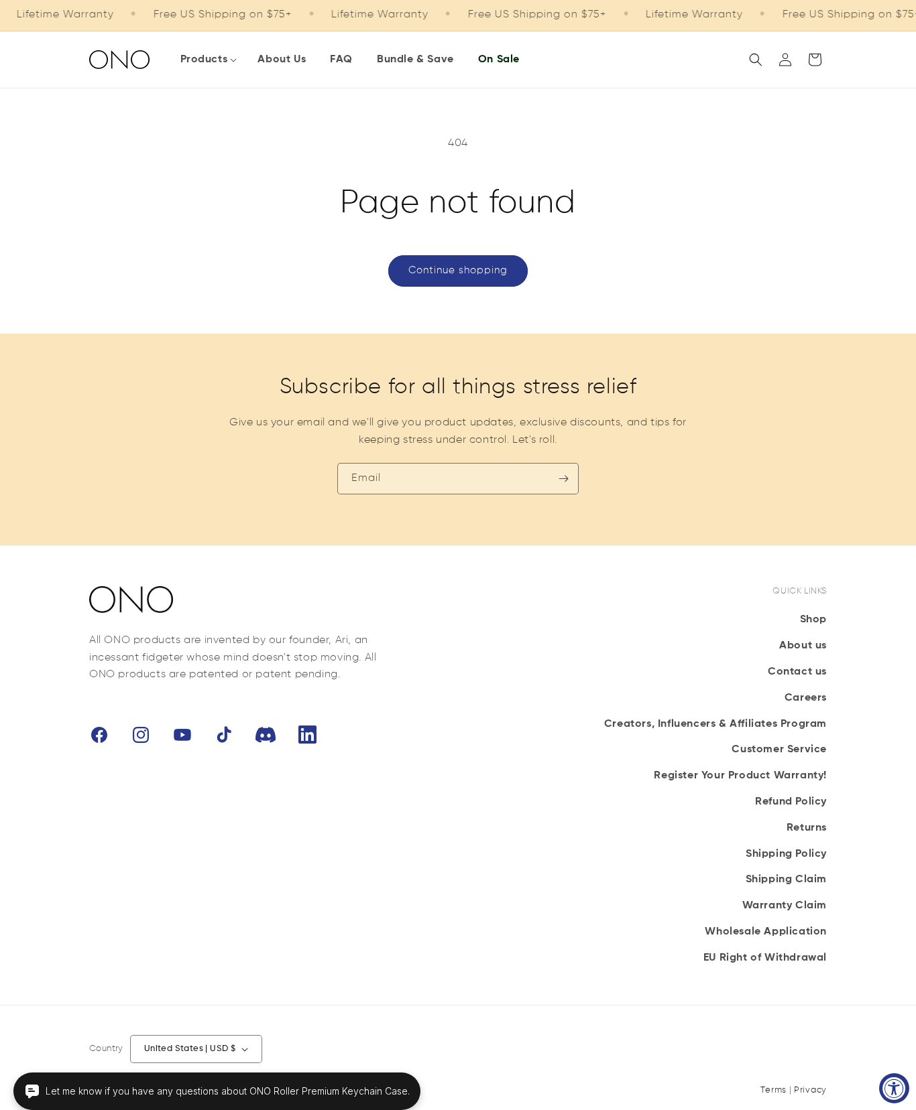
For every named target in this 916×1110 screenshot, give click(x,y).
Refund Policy (791, 801)
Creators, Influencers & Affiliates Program (715, 724)
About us (803, 645)
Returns (807, 828)
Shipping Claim (786, 879)
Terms (773, 1090)
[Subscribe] (563, 478)
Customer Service (779, 749)
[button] (207, 60)
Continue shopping (458, 270)
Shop (813, 619)
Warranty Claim (784, 905)
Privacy (810, 1090)
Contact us (797, 672)
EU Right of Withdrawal (765, 958)
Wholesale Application (766, 931)
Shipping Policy (786, 854)
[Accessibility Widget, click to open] (894, 1088)
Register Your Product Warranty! (740, 775)
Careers (806, 698)
